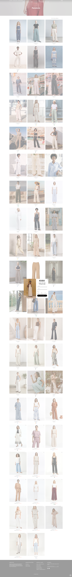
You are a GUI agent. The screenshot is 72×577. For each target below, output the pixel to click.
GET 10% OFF (42, 295)
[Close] (47, 280)
